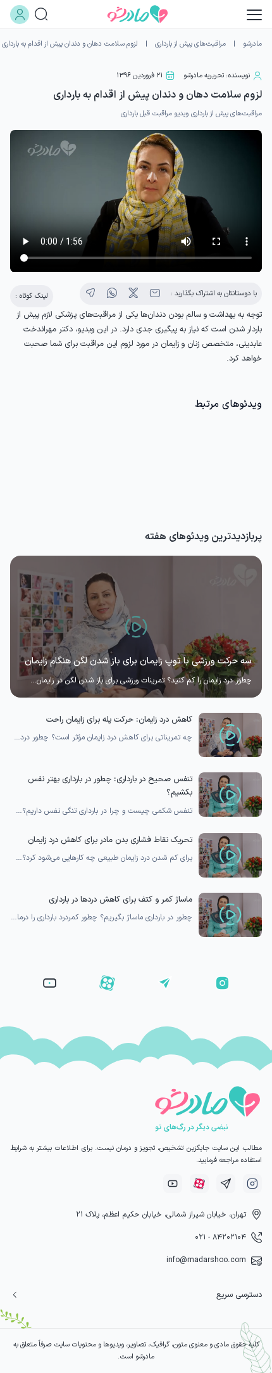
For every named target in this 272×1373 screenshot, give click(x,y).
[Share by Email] (155, 293)
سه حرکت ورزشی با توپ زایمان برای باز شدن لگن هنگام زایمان (138, 661)
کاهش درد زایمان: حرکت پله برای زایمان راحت (119, 719)
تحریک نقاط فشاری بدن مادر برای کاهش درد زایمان (110, 840)
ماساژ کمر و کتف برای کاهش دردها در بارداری (120, 899)
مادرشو (252, 44)
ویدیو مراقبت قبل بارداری (155, 113)
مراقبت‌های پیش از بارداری (190, 44)
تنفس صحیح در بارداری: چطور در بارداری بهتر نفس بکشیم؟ (110, 786)
